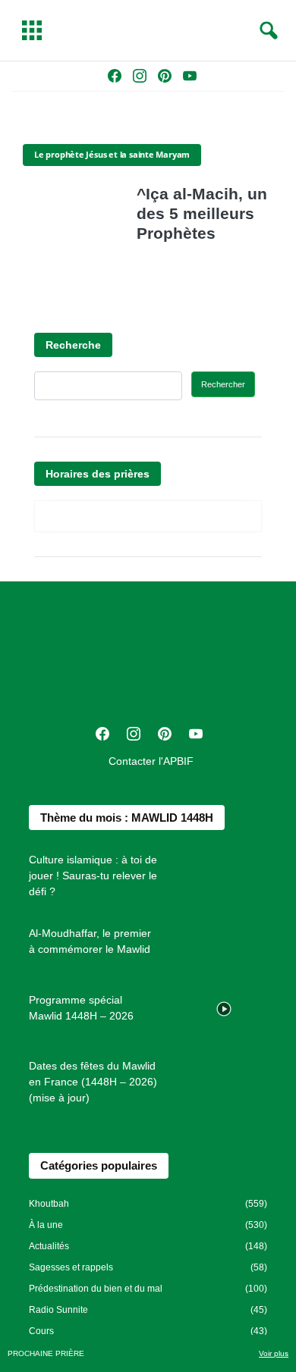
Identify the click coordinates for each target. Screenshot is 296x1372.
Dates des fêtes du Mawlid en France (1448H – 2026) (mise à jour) (93, 1082)
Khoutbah (49, 1203)
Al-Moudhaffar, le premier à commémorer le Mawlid (90, 941)
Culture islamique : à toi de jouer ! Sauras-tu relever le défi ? (93, 875)
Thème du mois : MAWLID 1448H (126, 817)
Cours (41, 1331)
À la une (46, 1225)
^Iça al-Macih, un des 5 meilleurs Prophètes (202, 213)
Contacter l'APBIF (151, 761)
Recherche (73, 345)
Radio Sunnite (58, 1310)
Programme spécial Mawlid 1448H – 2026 (81, 1008)
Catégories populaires (98, 1165)
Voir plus (273, 1353)
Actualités (49, 1246)
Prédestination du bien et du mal (95, 1288)
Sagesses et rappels (71, 1267)
